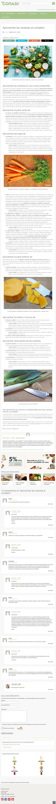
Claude (35, 40)
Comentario (4, 709)
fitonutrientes (40, 101)
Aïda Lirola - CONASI (16, 511)
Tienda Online (43, 13)
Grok (48, 40)
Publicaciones (20, 438)
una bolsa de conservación (44, 198)
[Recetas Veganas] (14, 761)
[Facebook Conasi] (6, 800)
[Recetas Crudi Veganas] (14, 771)
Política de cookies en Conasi (7, 794)
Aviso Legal (3, 792)
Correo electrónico (5, 705)
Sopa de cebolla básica (7, 737)
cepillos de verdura (35, 423)
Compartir (10, 428)
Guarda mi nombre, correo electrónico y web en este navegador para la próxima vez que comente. (24, 724)
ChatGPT (10, 40)
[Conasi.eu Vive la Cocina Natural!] (7, 4)
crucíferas (25, 232)
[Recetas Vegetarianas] (41, 761)
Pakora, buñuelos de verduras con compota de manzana (42, 737)
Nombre (3, 700)
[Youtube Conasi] (9, 800)
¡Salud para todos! (21, 13)
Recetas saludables (10, 13)
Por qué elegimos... (33, 13)
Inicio (3, 13)
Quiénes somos (4, 791)
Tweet (5, 428)
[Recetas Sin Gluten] (41, 771)
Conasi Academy (5, 17)
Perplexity (22, 40)
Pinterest (16, 428)
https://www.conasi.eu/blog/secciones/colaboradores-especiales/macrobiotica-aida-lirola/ (23, 449)
